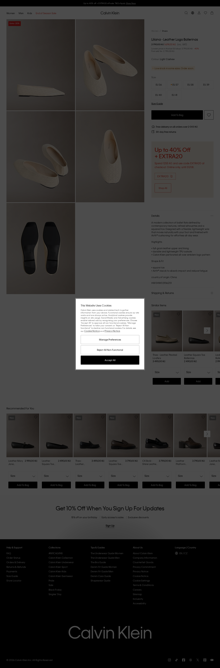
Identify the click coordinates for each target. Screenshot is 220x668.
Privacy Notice (112, 330)
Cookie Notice (92, 330)
